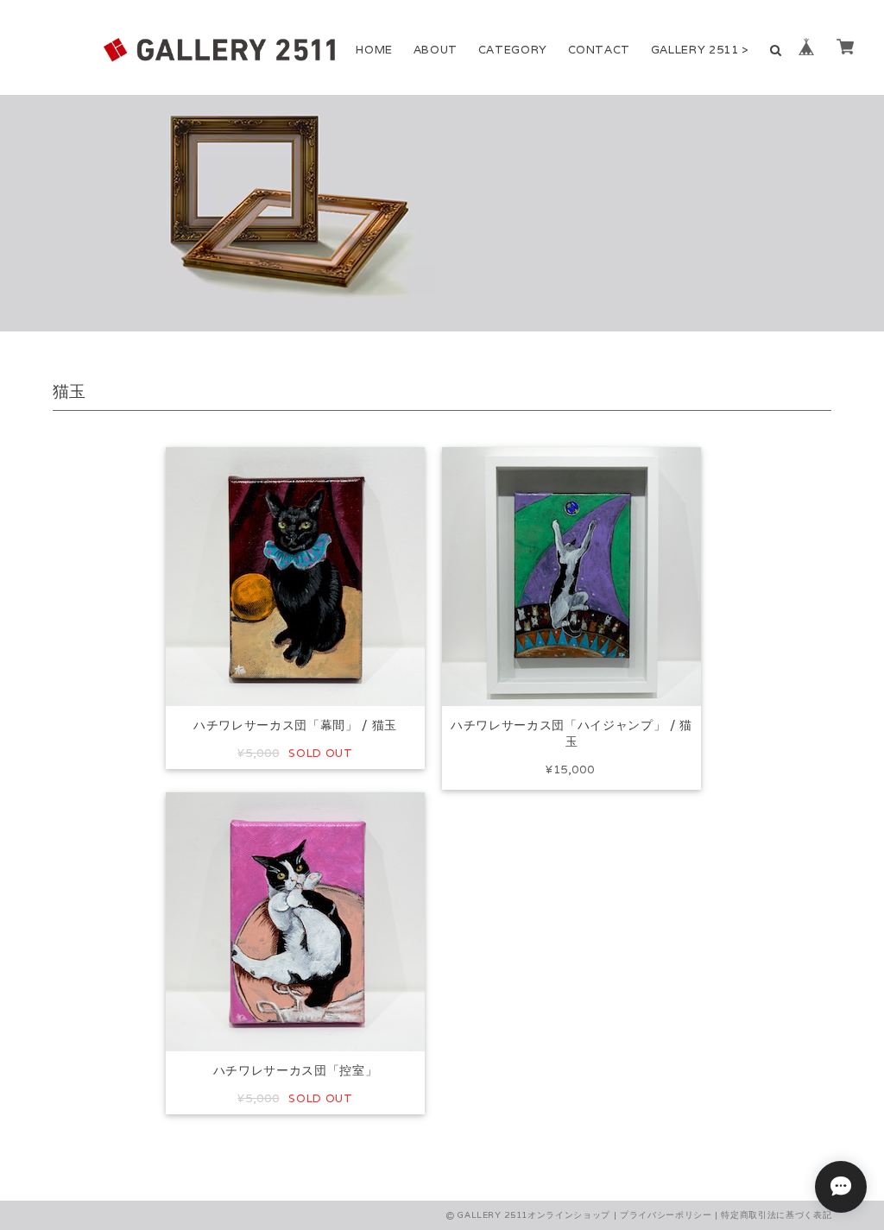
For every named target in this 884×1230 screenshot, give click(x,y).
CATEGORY (512, 49)
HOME (374, 49)
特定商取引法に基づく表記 (776, 1215)
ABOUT (436, 49)
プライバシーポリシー (666, 1215)
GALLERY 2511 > (700, 49)
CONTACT (599, 49)
